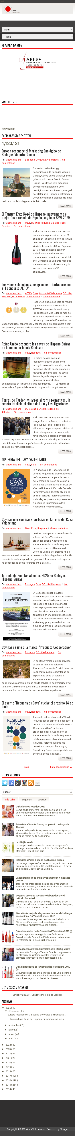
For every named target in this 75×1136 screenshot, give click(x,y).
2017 (8, 1075)
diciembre (14, 1011)
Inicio (26, 767)
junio (11, 1029)
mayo (12, 1034)
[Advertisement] (38, 18)
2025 (8, 1007)
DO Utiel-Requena (40, 222)
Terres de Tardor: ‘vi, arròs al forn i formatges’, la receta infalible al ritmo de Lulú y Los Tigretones (36, 401)
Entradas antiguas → (61, 767)
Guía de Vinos (58, 222)
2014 (8, 1089)
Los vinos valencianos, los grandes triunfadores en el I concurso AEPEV (36, 286)
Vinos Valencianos (35, 1129)
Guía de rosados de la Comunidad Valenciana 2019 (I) (44, 931)
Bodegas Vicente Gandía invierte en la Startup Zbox (43, 949)
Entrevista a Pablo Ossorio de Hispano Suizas (40, 860)
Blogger (58, 994)
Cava (27, 222)
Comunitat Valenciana (47, 159)
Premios (6, 226)
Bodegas (30, 159)
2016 (8, 1080)
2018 (8, 1071)
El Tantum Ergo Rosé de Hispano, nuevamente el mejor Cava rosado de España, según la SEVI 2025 (36, 215)
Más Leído (10, 799)
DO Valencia (18, 296)
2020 (8, 1062)
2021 (8, 1058)
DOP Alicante (33, 296)
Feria (33, 464)
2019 (8, 1067)
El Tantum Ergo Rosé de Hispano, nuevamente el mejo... (37, 1019)
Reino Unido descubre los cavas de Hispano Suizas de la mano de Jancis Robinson (36, 345)
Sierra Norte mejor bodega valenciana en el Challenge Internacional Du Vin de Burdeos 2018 (44, 914)
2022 (8, 1053)
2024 (8, 1044)
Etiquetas (27, 799)
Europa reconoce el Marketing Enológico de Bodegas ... (37, 1014)
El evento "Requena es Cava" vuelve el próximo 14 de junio (37, 704)
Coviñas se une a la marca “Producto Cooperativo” (36, 647)
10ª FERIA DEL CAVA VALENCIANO (24, 459)
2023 (8, 1049)
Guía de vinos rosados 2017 (30, 806)
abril (11, 1038)
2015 (8, 1084)
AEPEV (28, 293)
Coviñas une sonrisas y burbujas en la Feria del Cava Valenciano (37, 521)
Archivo (42, 799)
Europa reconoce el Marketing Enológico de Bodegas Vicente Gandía (31, 152)
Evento (42, 408)
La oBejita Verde (24, 842)
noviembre (14, 1025)
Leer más (65, 206)
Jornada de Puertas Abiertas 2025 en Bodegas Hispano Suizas (34, 577)
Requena (36, 352)
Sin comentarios (22, 226)
